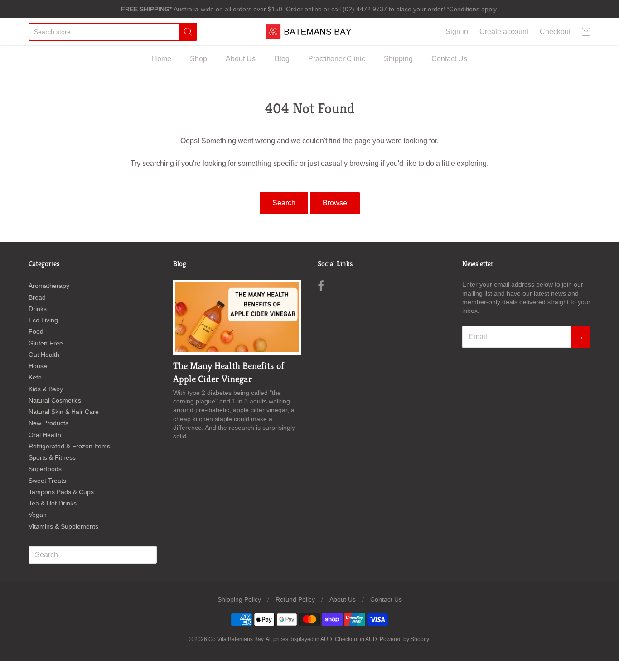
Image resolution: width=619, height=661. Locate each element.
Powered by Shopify (404, 639)
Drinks (38, 308)
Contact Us (449, 59)
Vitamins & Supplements (63, 526)
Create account (503, 31)
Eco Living (43, 320)
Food (36, 331)
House (38, 365)
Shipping (398, 59)
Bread (37, 297)
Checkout (555, 31)
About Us (241, 59)
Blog (282, 59)
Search (283, 203)
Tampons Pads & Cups (61, 492)
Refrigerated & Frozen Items (69, 446)
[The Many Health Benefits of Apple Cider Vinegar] (237, 317)
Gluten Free (46, 343)
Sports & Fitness (52, 457)
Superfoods (45, 468)
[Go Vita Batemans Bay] (309, 32)
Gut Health (44, 354)
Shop (198, 59)
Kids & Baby (46, 389)
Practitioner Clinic (336, 59)
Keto (35, 377)
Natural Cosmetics (55, 400)
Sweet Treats (47, 480)
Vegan (38, 514)
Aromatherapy (49, 285)
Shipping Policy (239, 599)
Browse (335, 203)
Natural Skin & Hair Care (64, 411)
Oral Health (45, 434)
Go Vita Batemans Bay (235, 639)
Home (161, 59)
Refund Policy (295, 599)
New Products (48, 423)
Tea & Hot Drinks (53, 503)
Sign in (456, 31)
